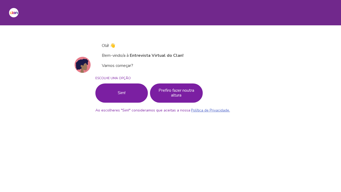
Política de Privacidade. (210, 110)
